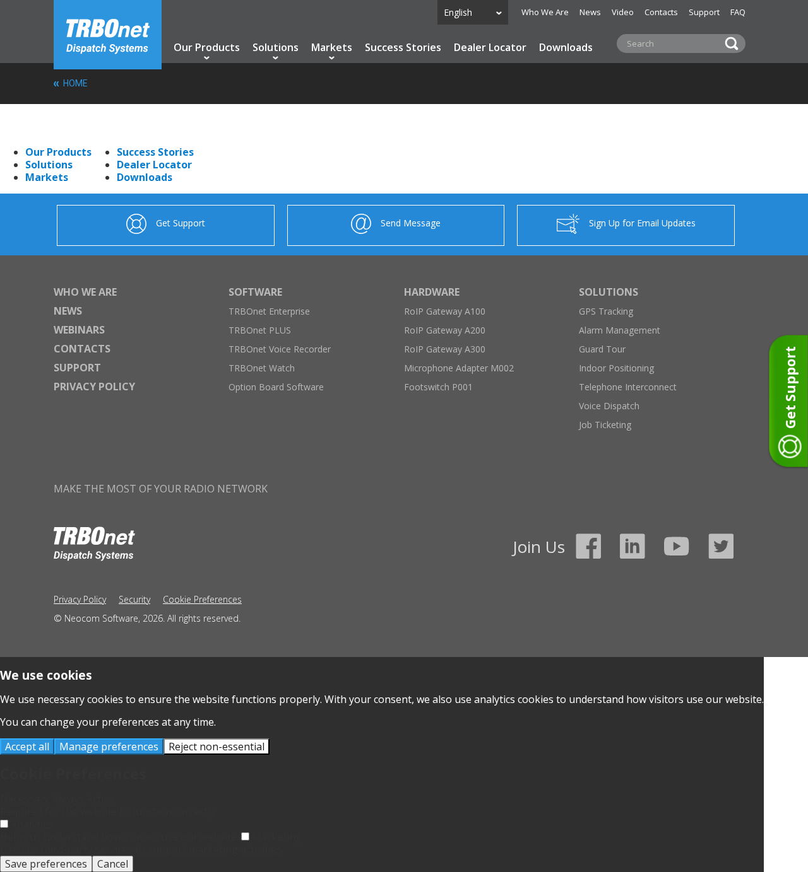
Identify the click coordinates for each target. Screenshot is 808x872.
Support (704, 12)
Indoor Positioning (616, 368)
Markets (331, 47)
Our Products (207, 47)
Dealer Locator (490, 47)
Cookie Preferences (202, 599)
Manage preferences (108, 746)
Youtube (676, 546)
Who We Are (545, 12)
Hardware (432, 292)
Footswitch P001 (438, 387)
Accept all (27, 746)
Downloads (566, 47)
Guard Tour (602, 349)
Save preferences (46, 864)
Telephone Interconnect (628, 387)
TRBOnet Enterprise (269, 311)
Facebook (588, 546)
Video (623, 12)
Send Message (411, 223)
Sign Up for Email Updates (642, 223)
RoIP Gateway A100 (444, 311)
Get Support (180, 223)
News (590, 12)
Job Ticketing (605, 425)
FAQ (738, 12)
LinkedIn (632, 546)
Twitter (721, 546)
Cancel (112, 864)
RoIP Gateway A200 (444, 330)
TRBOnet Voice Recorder (280, 349)
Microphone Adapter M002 (459, 368)
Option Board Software (276, 387)
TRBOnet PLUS (260, 330)
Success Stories (403, 47)
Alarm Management (619, 330)
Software (255, 292)
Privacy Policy (94, 386)
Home (108, 34)
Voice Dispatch (609, 406)
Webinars (79, 330)
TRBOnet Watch (262, 368)
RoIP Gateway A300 (444, 349)
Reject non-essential (216, 746)
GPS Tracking (606, 311)
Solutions (275, 47)
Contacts (661, 12)
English (458, 12)
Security (134, 599)
